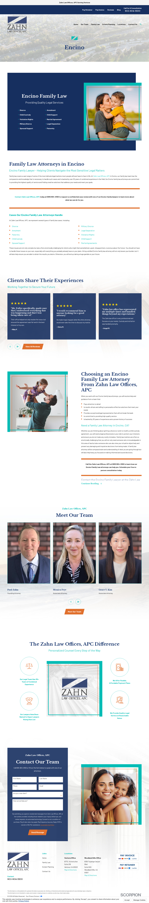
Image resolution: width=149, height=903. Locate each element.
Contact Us (46, 871)
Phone (15, 786)
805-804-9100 (132, 11)
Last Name (43, 778)
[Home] (17, 24)
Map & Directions (70, 870)
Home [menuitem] (76, 24)
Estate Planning (48, 867)
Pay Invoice (99, 10)
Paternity (16, 235)
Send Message (37, 832)
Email (41, 786)
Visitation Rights (87, 235)
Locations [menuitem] (122, 24)
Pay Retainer (87, 10)
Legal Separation (88, 230)
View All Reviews (33, 346)
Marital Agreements (89, 243)
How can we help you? (20, 801)
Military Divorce (87, 226)
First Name (17, 778)
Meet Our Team (74, 611)
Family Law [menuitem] (95, 24)
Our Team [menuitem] (84, 24)
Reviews (110, 10)
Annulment (16, 230)
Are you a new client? (20, 793)
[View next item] (17, 346)
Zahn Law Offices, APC (101, 176)
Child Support (86, 239)
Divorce (15, 226)
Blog (119, 10)
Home (44, 858)
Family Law (46, 862)
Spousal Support (18, 243)
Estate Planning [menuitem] (108, 24)
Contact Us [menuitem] (132, 24)
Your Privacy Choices (32, 896)
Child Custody (17, 239)
